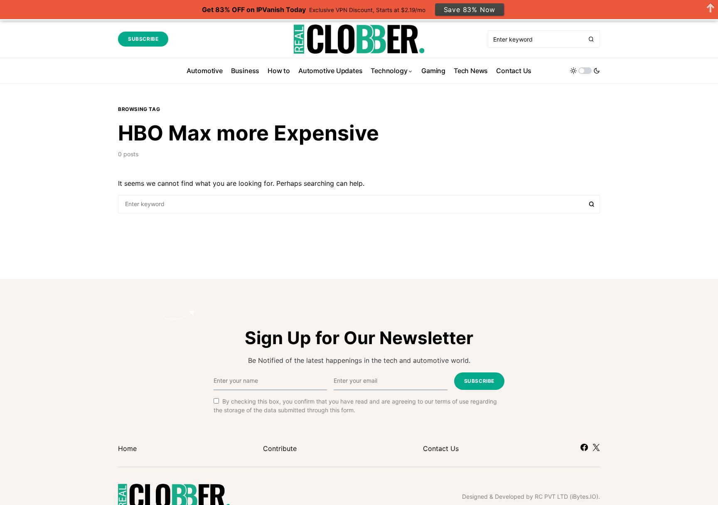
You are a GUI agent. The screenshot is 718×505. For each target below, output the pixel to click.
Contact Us (441, 448)
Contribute (280, 448)
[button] (585, 70)
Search (592, 204)
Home (127, 448)
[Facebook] (584, 447)
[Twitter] (596, 447)
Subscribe (143, 39)
